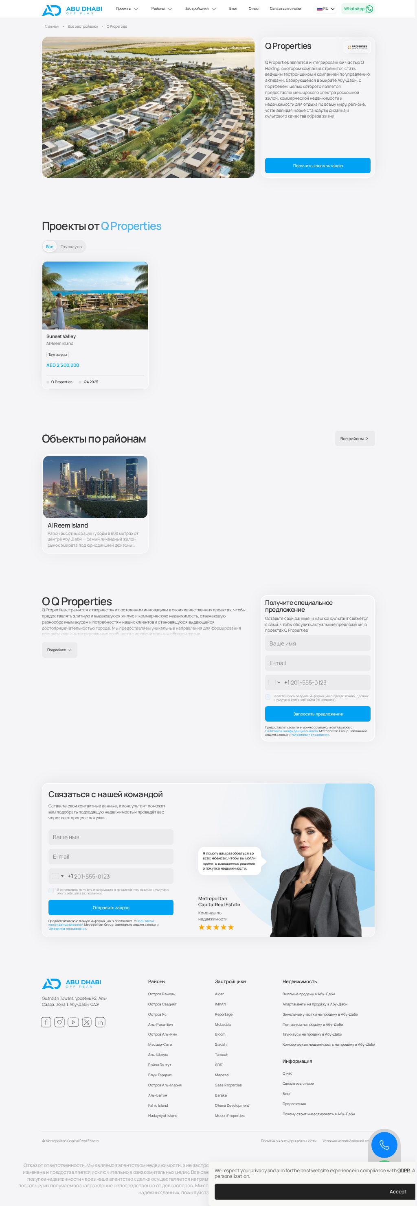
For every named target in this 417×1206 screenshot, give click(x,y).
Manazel (222, 1074)
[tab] (49, 246)
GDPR (403, 1170)
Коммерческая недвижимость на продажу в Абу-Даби (329, 1044)
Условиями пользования (310, 735)
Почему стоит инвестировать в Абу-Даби (319, 1114)
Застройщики (230, 981)
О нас (254, 8)
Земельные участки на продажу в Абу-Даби (320, 1014)
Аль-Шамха (158, 1054)
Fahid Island (158, 1105)
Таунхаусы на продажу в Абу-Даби (312, 1034)
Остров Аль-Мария (165, 1085)
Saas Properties (228, 1085)
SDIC (219, 1064)
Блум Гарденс (160, 1074)
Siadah (220, 1044)
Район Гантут (159, 1064)
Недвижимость (300, 981)
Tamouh (221, 1054)
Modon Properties (230, 1115)
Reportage (224, 1014)
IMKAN (220, 1004)
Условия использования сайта (349, 1140)
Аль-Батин (157, 1095)
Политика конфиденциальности (288, 1140)
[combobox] (278, 682)
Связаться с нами (285, 8)
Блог (233, 8)
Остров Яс (157, 1014)
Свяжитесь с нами (298, 1083)
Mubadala (223, 1024)
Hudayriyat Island (162, 1115)
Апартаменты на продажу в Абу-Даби (315, 1004)
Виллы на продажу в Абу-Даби (309, 994)
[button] (128, 9)
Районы (156, 981)
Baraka (221, 1095)
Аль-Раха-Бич (160, 1024)
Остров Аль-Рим (162, 1034)
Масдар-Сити (160, 1044)
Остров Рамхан (161, 994)
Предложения (294, 1103)
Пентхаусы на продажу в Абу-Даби (313, 1024)
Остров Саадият (162, 1004)
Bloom (220, 1034)
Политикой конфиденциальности (292, 731)
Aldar (219, 994)
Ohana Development (232, 1105)
